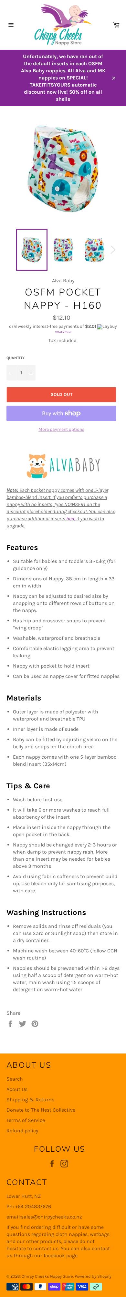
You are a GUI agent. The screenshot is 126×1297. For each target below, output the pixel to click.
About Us (16, 1089)
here (70, 518)
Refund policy (22, 1130)
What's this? (63, 332)
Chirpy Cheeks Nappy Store (47, 1276)
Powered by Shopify (93, 1276)
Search (14, 1079)
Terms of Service (25, 1120)
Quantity (15, 358)
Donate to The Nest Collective (40, 1110)
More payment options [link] (61, 429)
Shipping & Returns (30, 1099)
